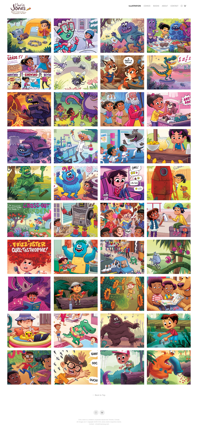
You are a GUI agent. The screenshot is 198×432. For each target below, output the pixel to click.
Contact (174, 6)
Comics (147, 6)
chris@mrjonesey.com (102, 424)
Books (156, 6)
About (165, 6)
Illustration (135, 6)
